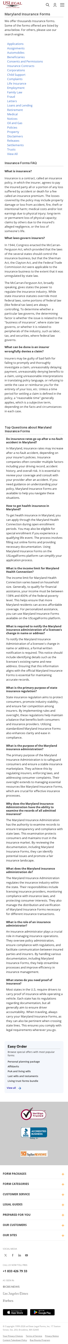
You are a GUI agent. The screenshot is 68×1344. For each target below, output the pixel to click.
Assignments (16, 48)
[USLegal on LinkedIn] (19, 1255)
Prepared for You (17, 1215)
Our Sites (10, 1235)
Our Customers (15, 1225)
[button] (62, 5)
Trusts (11, 149)
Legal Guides (12, 1204)
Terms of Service (34, 1336)
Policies (12, 127)
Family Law (14, 92)
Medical (12, 114)
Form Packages (14, 1174)
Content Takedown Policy (15, 1340)
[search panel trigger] (48, 5)
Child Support (16, 75)
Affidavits (13, 1066)
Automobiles (15, 53)
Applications (15, 44)
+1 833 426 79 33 (15, 1271)
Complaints (14, 79)
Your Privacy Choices (13, 1336)
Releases (13, 141)
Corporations (16, 70)
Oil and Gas (14, 123)
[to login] (55, 5)
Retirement (15, 110)
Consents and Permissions (25, 61)
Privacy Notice (52, 1336)
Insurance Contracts (20, 66)
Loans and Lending (19, 105)
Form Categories (16, 1184)
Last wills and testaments (23, 1076)
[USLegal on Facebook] (12, 1255)
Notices (12, 119)
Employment (16, 88)
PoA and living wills (19, 1071)
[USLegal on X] (5, 1255)
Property (13, 132)
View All (12, 154)
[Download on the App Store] (15, 1312)
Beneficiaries (16, 57)
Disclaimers (15, 136)
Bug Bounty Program (40, 1340)
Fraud (11, 97)
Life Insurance (16, 83)
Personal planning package (24, 1061)
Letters (12, 101)
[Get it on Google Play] (42, 1312)
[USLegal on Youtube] (26, 1255)
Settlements (15, 145)
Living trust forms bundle (23, 1081)
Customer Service (16, 1194)
